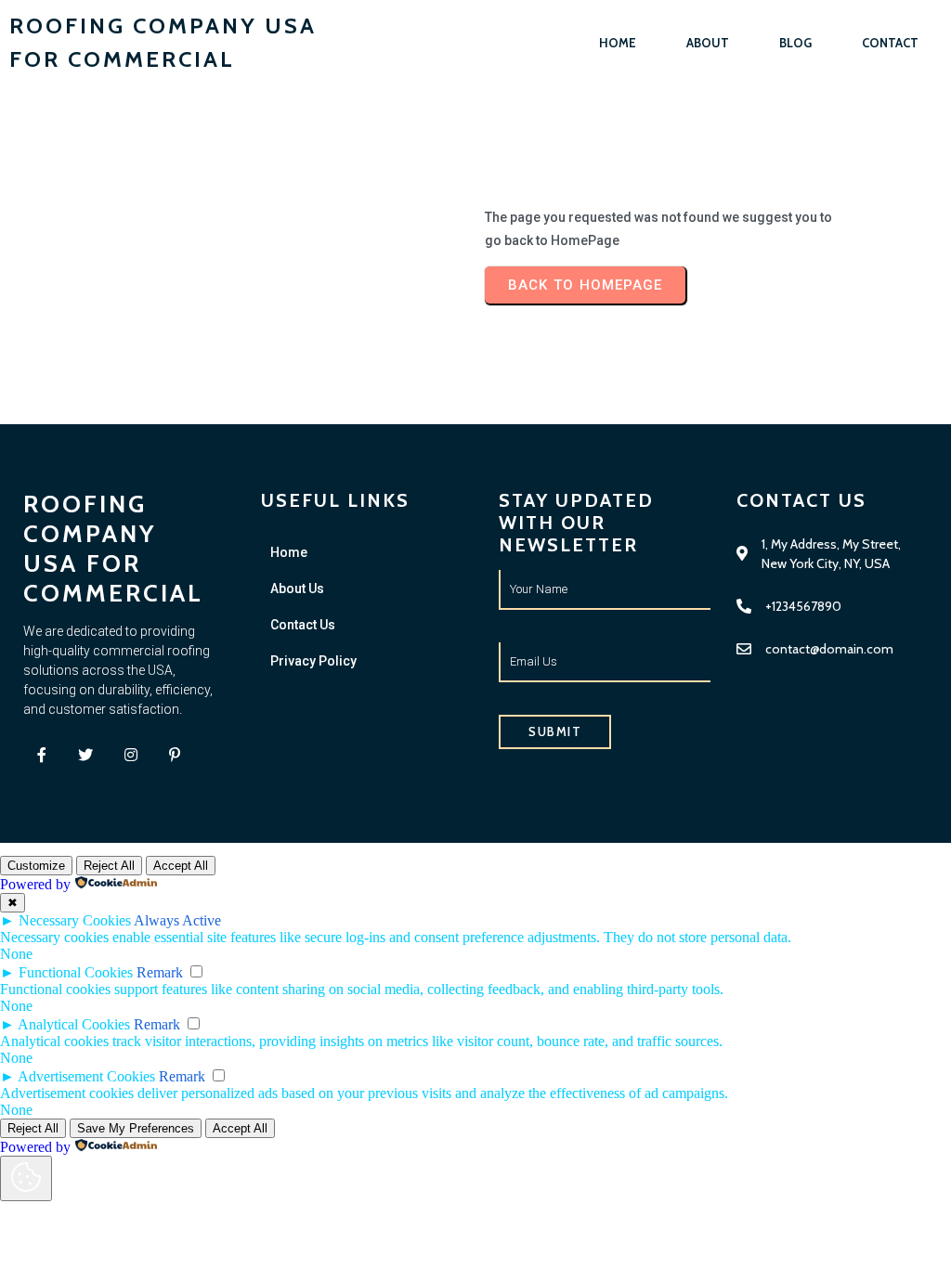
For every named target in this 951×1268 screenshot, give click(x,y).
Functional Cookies (76, 972)
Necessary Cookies (75, 920)
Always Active (177, 920)
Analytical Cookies (74, 1024)
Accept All (180, 866)
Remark (160, 972)
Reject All (109, 866)
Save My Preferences (135, 1128)
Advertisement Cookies (86, 1076)
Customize (36, 866)
